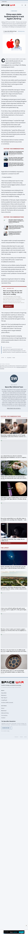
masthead (2, 368)
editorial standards (21, 367)
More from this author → (14, 408)
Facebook (9, 357)
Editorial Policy (5, 713)
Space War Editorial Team (10, 31)
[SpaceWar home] (8, 5)
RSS (8, 730)
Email (14, 357)
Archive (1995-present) (7, 702)
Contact (3, 717)
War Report (4, 697)
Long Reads (4, 700)
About (2, 708)
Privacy (16, 736)
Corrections (4, 715)
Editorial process (21, 31)
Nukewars (3, 695)
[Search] (22, 5)
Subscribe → (6, 728)
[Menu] (25, 5)
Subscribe (4, 1)
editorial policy (22, 405)
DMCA (25, 736)
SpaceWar (4, 693)
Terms (21, 736)
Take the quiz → (8, 306)
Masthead (3, 710)
